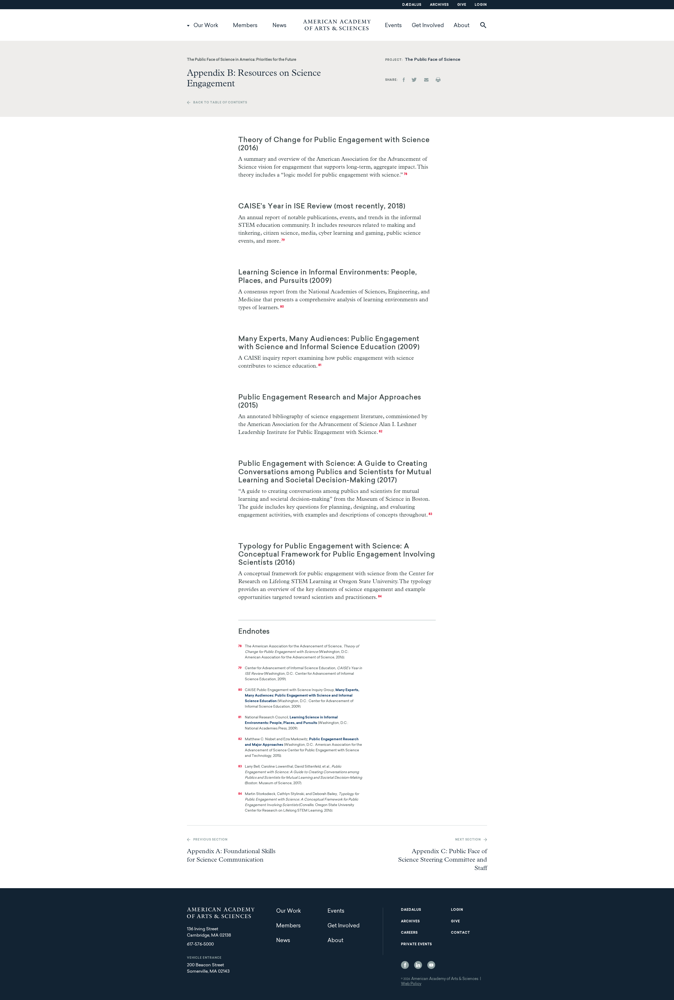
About (461, 25)
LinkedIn (418, 965)
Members (245, 25)
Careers (409, 932)
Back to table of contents (220, 102)
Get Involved (428, 25)
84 (380, 596)
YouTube (431, 965)
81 (319, 365)
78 (405, 174)
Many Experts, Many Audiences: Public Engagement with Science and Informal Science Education (302, 695)
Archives (439, 5)
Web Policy (411, 984)
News (279, 25)
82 (380, 431)
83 (430, 514)
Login (481, 5)
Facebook (405, 965)
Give (461, 5)
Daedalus (411, 910)
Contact (460, 932)
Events (393, 25)
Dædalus (412, 5)
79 (283, 240)
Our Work (206, 25)
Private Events (416, 944)
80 (282, 307)
